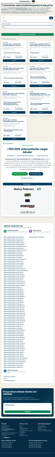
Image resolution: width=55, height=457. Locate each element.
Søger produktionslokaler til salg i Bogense (14, 248)
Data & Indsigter (41, 425)
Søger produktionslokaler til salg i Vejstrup (14, 356)
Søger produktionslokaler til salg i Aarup (13, 367)
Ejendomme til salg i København (36, 442)
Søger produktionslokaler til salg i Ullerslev (14, 352)
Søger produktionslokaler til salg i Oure (13, 326)
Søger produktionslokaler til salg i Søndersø (14, 346)
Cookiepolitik (22, 433)
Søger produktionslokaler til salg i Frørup (13, 261)
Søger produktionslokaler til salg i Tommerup (14, 348)
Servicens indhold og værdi (26, 430)
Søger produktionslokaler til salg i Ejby (13, 257)
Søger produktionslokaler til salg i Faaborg (13, 263)
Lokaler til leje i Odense (6, 445)
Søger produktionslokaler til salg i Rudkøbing (14, 330)
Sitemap (21, 434)
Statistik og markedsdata (9, 376)
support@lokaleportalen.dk (7, 429)
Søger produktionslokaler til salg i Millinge (13, 298)
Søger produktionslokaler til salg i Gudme (13, 272)
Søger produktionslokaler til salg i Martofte (14, 292)
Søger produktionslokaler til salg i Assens (13, 240)
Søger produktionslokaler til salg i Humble (13, 278)
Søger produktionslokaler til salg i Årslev (13, 365)
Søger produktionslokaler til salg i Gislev (13, 266)
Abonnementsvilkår (24, 428)
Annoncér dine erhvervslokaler (28, 34)
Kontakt (21, 427)
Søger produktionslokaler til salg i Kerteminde (14, 281)
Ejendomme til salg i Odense (35, 445)
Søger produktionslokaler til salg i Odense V (14, 322)
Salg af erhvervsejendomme (7, 3)
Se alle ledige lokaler (36, 173)
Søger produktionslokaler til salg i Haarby (13, 279)
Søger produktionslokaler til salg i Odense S (14, 317)
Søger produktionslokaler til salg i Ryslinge (14, 333)
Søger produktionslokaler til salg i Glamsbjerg (14, 268)
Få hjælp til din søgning (20, 173)
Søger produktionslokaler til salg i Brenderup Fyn (15, 250)
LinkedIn (10, 437)
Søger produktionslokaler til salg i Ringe (13, 328)
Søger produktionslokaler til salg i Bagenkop (14, 244)
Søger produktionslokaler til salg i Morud (13, 300)
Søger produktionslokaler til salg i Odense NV (14, 313)
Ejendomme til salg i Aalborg (35, 446)
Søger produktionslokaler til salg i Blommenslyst (15, 246)
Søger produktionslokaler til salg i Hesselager (14, 276)
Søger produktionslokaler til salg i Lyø (12, 287)
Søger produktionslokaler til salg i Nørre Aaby (14, 305)
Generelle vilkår (23, 429)
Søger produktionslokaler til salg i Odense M (14, 309)
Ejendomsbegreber (42, 429)
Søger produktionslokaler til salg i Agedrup (14, 237)
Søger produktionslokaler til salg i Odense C (14, 307)
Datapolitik (22, 431)
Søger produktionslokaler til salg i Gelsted (13, 264)
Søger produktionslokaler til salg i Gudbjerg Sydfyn (16, 270)
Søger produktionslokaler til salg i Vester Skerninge (16, 357)
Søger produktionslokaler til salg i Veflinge (14, 354)
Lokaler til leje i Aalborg (6, 446)
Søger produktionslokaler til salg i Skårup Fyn (14, 337)
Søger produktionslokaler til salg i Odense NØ (14, 315)
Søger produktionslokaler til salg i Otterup (13, 324)
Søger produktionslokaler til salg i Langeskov (14, 285)
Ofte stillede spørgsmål (9, 380)
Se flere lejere (27, 184)
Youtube (6, 437)
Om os (5, 378)
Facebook (2, 437)
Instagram (4, 437)
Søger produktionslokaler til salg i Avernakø (14, 242)
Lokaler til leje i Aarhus (6, 443)
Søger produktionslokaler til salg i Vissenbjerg (14, 359)
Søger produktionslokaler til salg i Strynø (13, 341)
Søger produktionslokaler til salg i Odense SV (14, 318)
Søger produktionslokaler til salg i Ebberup (14, 255)
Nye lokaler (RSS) (24, 435)
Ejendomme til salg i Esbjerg (35, 447)
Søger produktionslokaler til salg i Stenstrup (14, 339)
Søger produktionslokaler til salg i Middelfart (14, 296)
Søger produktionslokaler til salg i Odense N (14, 311)
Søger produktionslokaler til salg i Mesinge (14, 294)
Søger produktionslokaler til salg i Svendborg (14, 343)
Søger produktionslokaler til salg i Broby (13, 251)
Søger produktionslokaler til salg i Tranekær (14, 350)
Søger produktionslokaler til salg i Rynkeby (14, 331)
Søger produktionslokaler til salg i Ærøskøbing (14, 361)
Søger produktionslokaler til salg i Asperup (14, 238)
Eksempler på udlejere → (27, 178)
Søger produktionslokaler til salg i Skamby (13, 335)
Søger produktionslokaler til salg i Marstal (13, 291)
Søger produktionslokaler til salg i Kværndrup (14, 283)
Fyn (33, 3)
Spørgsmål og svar (42, 427)
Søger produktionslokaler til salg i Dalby (13, 253)
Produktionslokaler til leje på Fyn (36, 237)
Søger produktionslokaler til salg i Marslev (13, 289)
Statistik (40, 428)
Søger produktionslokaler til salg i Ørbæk (13, 363)
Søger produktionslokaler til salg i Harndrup (14, 274)
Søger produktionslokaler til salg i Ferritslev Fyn (15, 259)
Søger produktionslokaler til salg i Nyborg (13, 304)
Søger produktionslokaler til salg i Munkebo (14, 302)
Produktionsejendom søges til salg (23, 3)
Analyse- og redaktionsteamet (45, 430)
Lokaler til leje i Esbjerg (6, 447)
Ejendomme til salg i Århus (35, 443)
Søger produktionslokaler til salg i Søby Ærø (14, 344)
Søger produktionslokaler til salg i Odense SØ (14, 320)
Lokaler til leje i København (7, 442)
